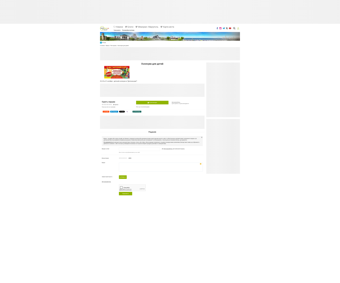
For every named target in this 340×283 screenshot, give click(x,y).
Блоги (130, 27)
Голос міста (117, 30)
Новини (119, 27)
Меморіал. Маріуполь (148, 27)
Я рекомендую (153, 102)
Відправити (125, 193)
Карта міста (168, 27)
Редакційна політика (128, 30)
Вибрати (123, 177)
